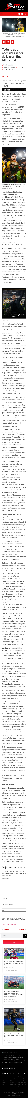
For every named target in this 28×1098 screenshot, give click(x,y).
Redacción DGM (10, 967)
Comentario (6, 878)
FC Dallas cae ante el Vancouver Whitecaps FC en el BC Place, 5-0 (13, 963)
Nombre (5, 898)
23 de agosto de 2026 (11, 970)
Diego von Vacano (10, 999)
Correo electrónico (8, 904)
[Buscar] (25, 936)
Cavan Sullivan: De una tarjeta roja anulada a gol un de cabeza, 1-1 (13, 1035)
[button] (1, 13)
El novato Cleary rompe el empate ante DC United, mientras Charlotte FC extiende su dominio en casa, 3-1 (13, 994)
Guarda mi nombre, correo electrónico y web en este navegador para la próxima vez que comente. (14, 919)
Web (3, 910)
